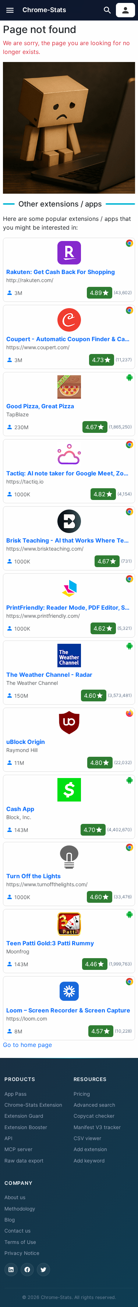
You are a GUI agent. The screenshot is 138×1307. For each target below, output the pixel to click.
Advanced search (94, 1105)
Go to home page (27, 1044)
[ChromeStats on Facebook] (27, 1269)
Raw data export (23, 1161)
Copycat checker (94, 1116)
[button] (10, 10)
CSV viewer (87, 1138)
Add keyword (89, 1161)
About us (14, 1197)
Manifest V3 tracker (97, 1127)
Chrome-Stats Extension (33, 1105)
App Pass (15, 1094)
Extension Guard (23, 1116)
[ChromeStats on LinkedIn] (11, 1269)
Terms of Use (20, 1242)
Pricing (82, 1094)
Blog (9, 1220)
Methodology (19, 1209)
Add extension (90, 1149)
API (8, 1138)
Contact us (17, 1231)
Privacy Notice (21, 1253)
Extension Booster (25, 1127)
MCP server (18, 1149)
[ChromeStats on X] (43, 1269)
